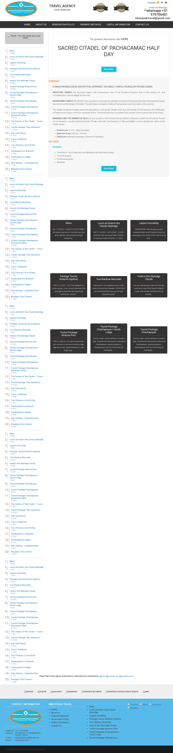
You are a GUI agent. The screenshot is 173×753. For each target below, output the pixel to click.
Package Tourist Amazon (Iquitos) (68, 278)
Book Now (109, 69)
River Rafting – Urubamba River (25, 164)
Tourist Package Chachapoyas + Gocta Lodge (108, 329)
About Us (41, 24)
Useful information (118, 24)
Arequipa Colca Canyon (21, 170)
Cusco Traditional (19, 140)
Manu (69, 223)
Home (27, 24)
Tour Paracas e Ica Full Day (23, 146)
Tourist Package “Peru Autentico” (25, 128)
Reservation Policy (63, 24)
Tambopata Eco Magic (21, 158)
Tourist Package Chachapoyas (149, 331)
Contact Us (142, 24)
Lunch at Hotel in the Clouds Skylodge (109, 224)
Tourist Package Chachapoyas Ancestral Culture (24, 115)
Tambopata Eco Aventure (22, 152)
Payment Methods (90, 24)
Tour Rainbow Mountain (108, 279)
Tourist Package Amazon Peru (68, 334)
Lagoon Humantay (149, 223)
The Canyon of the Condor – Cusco (27, 122)
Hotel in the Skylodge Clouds (149, 278)
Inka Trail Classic (18, 134)
